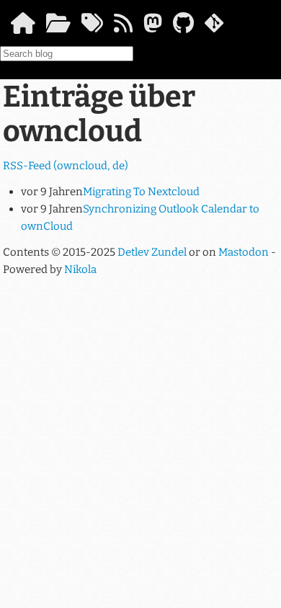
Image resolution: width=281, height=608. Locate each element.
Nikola (80, 269)
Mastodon (243, 252)
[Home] (23, 27)
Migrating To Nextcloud (141, 191)
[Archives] (58, 27)
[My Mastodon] (152, 27)
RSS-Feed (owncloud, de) (65, 165)
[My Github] (183, 27)
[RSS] (123, 27)
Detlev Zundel (152, 252)
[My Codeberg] (214, 27)
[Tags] (92, 27)
